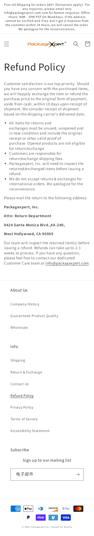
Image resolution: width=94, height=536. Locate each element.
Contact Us (19, 384)
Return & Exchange (26, 372)
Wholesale (19, 327)
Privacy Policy (21, 407)
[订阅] (77, 474)
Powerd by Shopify (61, 526)
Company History (24, 304)
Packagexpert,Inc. (40, 526)
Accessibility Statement (30, 430)
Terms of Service (24, 419)
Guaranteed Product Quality (34, 315)
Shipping (17, 360)
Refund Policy (22, 395)
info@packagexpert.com (67, 263)
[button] (6, 44)
